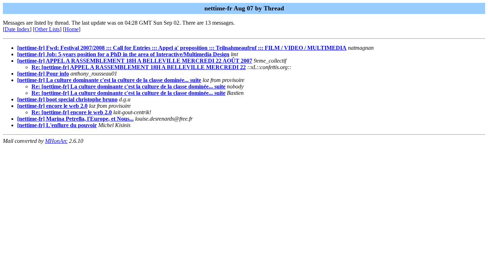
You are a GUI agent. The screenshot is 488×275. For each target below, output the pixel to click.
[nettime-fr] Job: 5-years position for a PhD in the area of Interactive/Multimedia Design (123, 54)
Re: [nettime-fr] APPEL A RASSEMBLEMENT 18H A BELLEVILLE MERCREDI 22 (138, 67)
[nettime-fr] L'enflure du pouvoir (57, 125)
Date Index (17, 29)
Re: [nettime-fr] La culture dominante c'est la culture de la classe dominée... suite (128, 86)
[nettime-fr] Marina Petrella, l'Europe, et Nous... (75, 119)
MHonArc (56, 141)
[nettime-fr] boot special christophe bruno (67, 99)
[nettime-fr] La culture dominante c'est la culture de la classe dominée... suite (109, 80)
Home (72, 29)
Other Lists (47, 29)
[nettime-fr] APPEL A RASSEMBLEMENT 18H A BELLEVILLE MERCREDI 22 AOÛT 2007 (134, 61)
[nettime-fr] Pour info (43, 74)
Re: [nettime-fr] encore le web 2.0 (71, 112)
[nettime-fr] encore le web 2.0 (52, 106)
